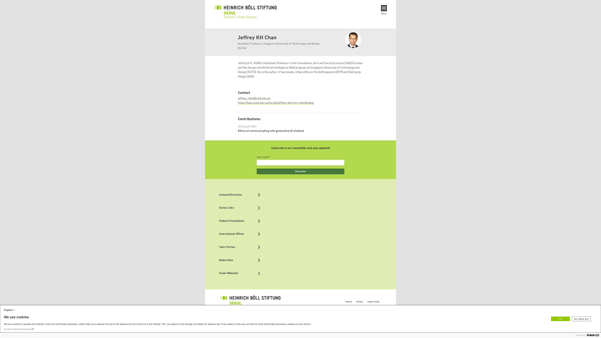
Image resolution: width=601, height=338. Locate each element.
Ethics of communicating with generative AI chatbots (271, 131)
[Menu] (384, 8)
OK (560, 319)
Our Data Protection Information (18, 329)
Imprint (348, 302)
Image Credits (373, 302)
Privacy (360, 302)
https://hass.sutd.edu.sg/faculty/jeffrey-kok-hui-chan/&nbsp (275, 103)
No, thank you (581, 319)
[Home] (245, 10)
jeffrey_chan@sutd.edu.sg (254, 98)
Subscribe (300, 171)
